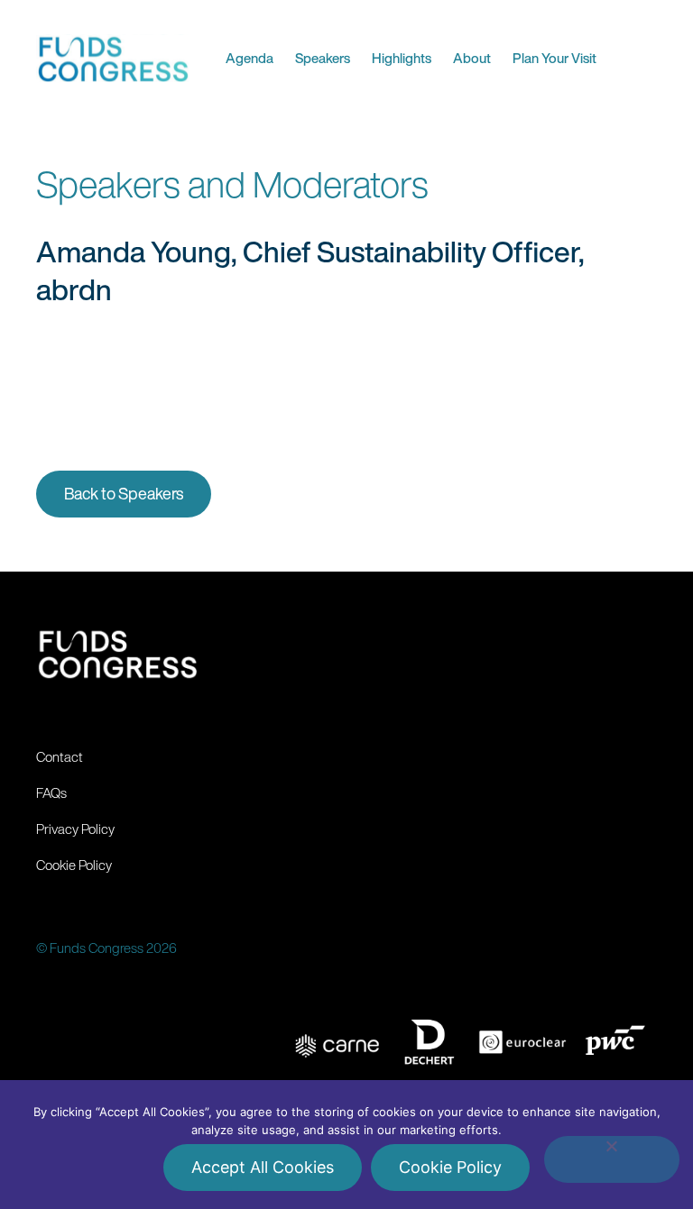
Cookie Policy (450, 1167)
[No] (611, 1159)
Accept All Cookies (262, 1167)
